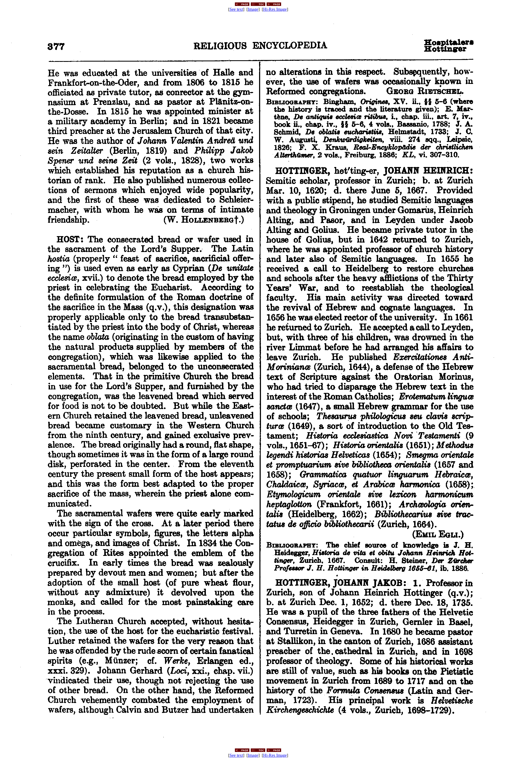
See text (236, 9)
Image (253, 9)
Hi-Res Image (275, 9)
